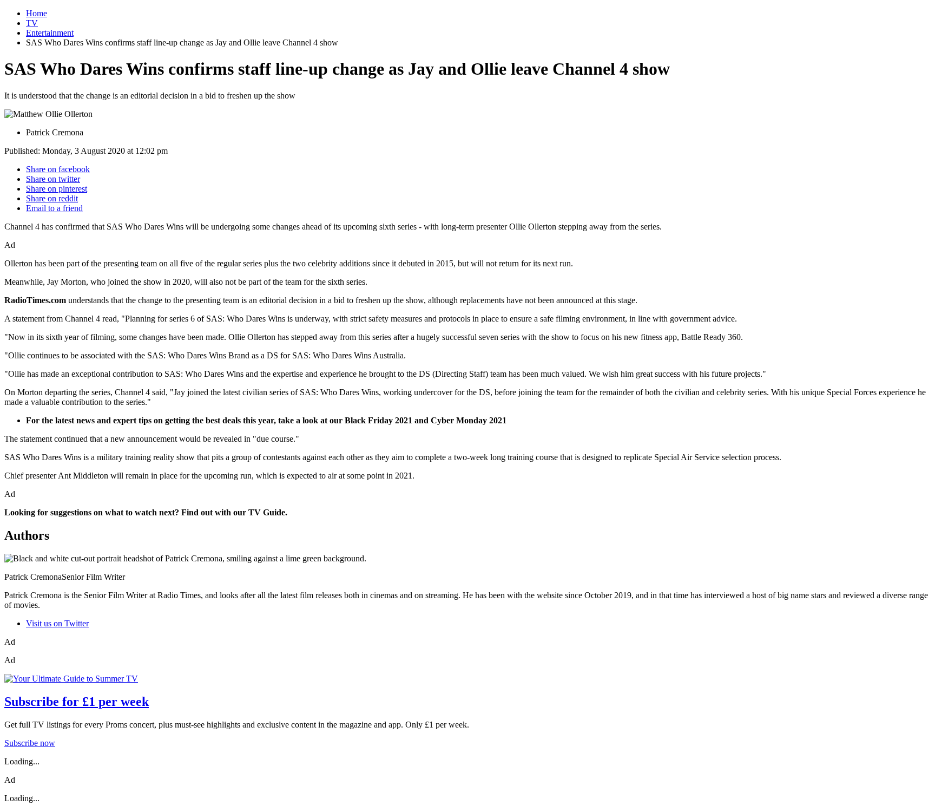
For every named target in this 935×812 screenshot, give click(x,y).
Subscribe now (29, 743)
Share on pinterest (56, 188)
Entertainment (50, 32)
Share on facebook (58, 169)
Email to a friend (54, 208)
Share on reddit (52, 198)
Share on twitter (53, 179)
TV (32, 23)
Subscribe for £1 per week (76, 702)
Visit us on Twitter (57, 623)
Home (36, 13)
